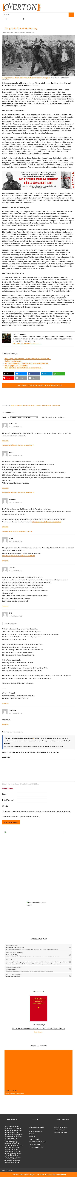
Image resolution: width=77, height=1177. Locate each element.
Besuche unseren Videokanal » (14, 1093)
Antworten (5, 441)
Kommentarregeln (59, 1130)
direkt (63, 1174)
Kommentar (6, 757)
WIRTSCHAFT (34, 1139)
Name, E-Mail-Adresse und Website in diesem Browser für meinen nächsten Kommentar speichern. (38, 811)
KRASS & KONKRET (36, 1147)
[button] (8, 373)
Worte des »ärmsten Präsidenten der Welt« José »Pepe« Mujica (38, 1028)
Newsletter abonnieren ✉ (36, 1127)
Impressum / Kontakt (60, 1132)
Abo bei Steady (51, 1174)
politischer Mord (46, 405)
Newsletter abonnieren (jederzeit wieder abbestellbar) (22, 816)
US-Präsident (56, 405)
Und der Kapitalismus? (13, 361)
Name (4, 794)
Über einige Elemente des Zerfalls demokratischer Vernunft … (28, 359)
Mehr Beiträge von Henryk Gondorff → (27, 343)
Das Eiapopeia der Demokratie (16, 366)
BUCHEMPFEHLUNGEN (37, 1142)
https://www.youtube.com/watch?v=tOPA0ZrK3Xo (18, 556)
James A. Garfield (35, 405)
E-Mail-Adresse (8, 800)
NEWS (31, 1134)
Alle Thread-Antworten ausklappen (54, 417)
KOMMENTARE (34, 1144)
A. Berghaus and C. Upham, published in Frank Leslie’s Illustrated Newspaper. (26, 78)
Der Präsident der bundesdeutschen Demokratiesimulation (26, 363)
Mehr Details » (38, 1032)
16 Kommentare (30, 32)
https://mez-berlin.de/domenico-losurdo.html (46, 522)
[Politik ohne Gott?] (38, 1069)
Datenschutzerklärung (60, 1127)
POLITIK (32, 1136)
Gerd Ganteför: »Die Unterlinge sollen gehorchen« (23, 368)
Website (5, 806)
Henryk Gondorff (19, 32)
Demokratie (26, 405)
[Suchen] (71, 15)
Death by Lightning (16, 405)
